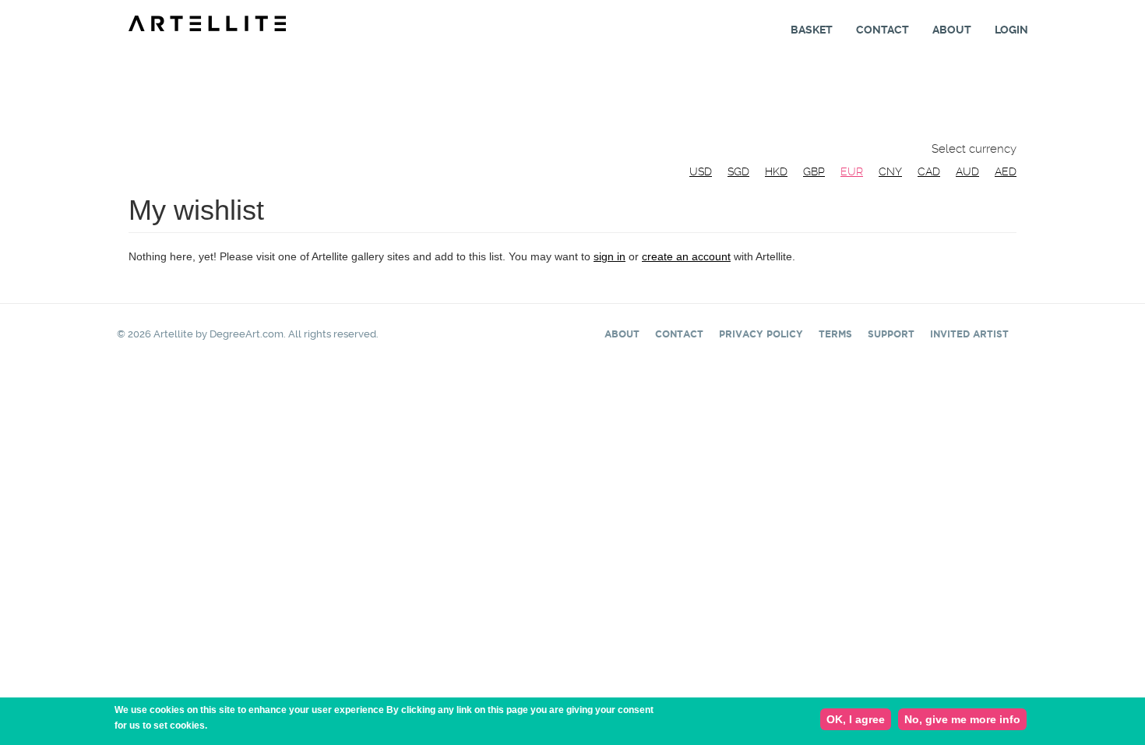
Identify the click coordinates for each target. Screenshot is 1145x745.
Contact (882, 29)
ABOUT (621, 334)
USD (700, 171)
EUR (851, 171)
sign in (609, 256)
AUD (967, 171)
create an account (686, 256)
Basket (812, 29)
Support (891, 334)
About (951, 29)
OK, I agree (855, 719)
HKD (776, 171)
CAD (929, 171)
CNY (890, 171)
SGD (738, 171)
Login (1011, 29)
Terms (835, 334)
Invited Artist (969, 334)
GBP (814, 171)
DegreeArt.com (247, 334)
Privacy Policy (761, 334)
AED (1005, 171)
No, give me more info (962, 719)
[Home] (213, 23)
